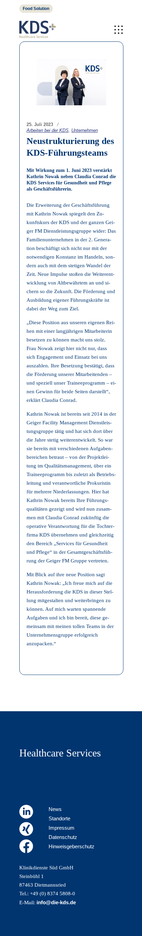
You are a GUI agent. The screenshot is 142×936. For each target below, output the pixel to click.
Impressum (61, 828)
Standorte (59, 818)
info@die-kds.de (56, 902)
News (55, 809)
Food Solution (36, 8)
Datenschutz (63, 837)
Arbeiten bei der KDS (48, 130)
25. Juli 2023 (40, 124)
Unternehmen (84, 130)
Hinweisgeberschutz (71, 846)
